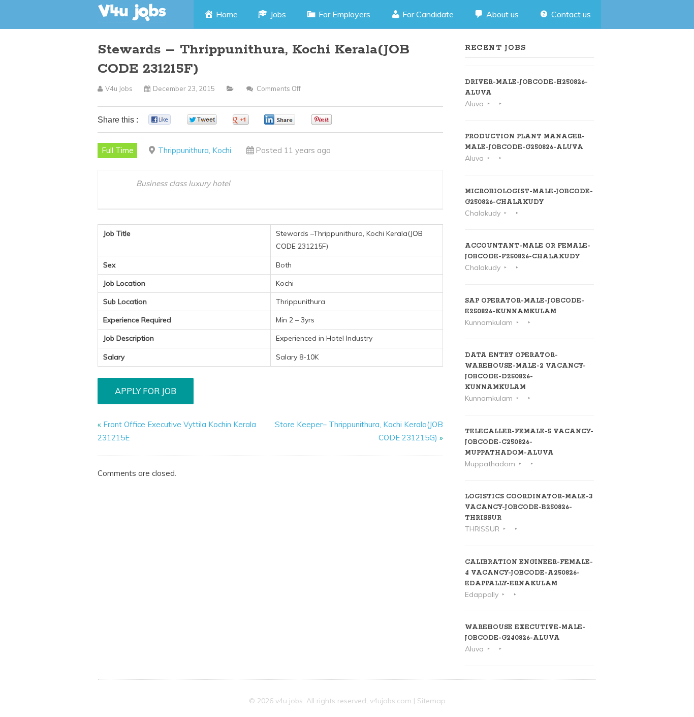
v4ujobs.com (391, 700)
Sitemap (431, 700)
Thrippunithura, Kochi (194, 150)
